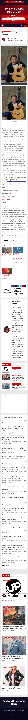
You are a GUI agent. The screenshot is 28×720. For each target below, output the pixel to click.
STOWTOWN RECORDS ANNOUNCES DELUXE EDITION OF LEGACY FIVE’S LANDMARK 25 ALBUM (13, 428)
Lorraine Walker (12, 38)
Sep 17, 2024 (6, 690)
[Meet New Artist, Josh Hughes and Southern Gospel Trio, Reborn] (7, 250)
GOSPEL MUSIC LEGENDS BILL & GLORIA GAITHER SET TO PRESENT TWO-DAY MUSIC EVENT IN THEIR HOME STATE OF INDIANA (13, 547)
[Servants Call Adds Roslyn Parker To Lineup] (7, 271)
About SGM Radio (11, 714)
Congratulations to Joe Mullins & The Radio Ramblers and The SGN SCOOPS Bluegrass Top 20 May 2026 (13, 499)
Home (5, 714)
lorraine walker (5, 19)
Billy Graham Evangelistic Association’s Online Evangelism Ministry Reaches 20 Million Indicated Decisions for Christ (17, 257)
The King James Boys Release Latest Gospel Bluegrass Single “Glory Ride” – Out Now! (14, 628)
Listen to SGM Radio (20, 714)
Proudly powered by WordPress (10, 710)
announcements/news (7, 31)
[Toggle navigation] (18, 26)
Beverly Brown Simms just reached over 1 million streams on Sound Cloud (13, 687)
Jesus (14, 20)
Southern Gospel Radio (20, 19)
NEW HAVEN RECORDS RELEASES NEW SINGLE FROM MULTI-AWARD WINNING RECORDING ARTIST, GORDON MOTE (13, 458)
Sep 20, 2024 (15, 380)
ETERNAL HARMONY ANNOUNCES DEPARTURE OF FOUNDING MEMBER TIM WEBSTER (13, 658)
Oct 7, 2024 (15, 370)
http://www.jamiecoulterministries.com (12, 233)
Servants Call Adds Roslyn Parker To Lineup (6, 276)
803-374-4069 (6, 199)
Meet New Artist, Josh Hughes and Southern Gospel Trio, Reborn (7, 254)
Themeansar (14, 712)
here (22, 236)
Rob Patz (20, 370)
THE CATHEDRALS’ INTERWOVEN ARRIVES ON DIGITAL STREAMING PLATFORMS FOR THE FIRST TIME (13, 488)
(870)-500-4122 (9, 184)
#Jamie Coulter (19, 40)
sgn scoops (12, 19)
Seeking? (11, 717)
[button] (21, 25)
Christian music (21, 17)
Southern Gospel (13, 17)
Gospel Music (6, 17)
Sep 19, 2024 (15, 388)
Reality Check (16, 717)
